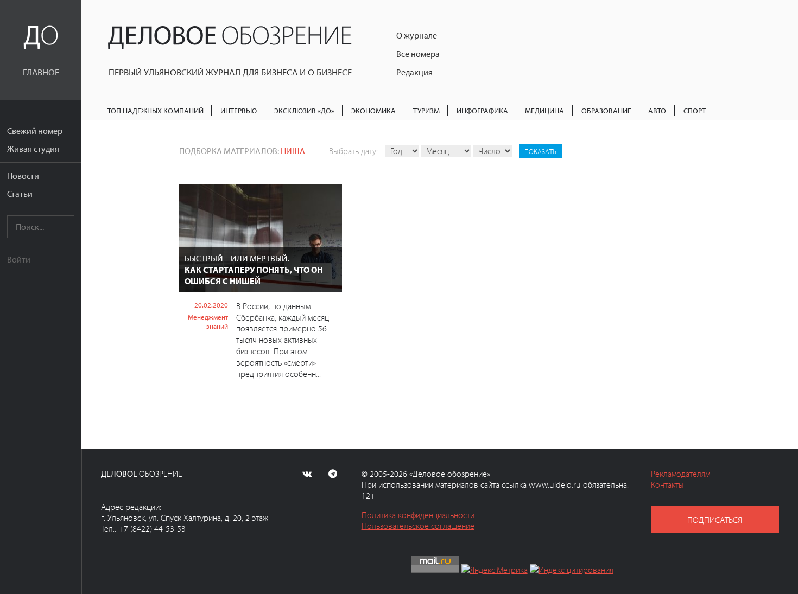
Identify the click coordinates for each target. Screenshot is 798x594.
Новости (23, 175)
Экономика (373, 110)
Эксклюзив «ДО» (304, 110)
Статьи (20, 193)
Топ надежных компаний (155, 110)
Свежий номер (34, 130)
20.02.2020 (211, 305)
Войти (18, 259)
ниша (293, 150)
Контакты (667, 484)
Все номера (418, 53)
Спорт (694, 110)
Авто (657, 110)
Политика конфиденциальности (418, 514)
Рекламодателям (680, 473)
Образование (606, 110)
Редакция (414, 72)
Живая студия (33, 148)
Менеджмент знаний (208, 321)
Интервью (238, 110)
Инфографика (482, 110)
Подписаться (714, 519)
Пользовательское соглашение (418, 525)
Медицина (544, 110)
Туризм (426, 110)
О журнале (416, 35)
